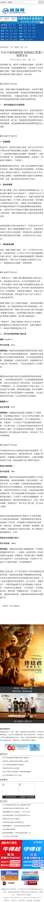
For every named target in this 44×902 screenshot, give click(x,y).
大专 (29, 28)
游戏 (20, 34)
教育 (20, 28)
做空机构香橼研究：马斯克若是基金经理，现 (16, 833)
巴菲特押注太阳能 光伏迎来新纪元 (13, 822)
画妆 (15, 39)
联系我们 (14, 900)
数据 (6, 34)
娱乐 (20, 25)
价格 (33, 37)
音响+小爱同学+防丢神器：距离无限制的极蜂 (16, 771)
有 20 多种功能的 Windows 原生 (12, 775)
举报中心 (31, 877)
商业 (6, 37)
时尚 (2, 39)
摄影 (15, 37)
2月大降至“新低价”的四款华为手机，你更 (15, 808)
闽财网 (10, 2)
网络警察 (11, 882)
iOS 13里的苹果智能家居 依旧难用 (13, 765)
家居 (2, 31)
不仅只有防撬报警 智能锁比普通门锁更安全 (15, 758)
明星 (25, 25)
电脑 (6, 31)
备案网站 (32, 882)
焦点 (14, 25)
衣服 (6, 39)
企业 (20, 31)
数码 (15, 34)
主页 (11, 47)
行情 (29, 37)
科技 (2, 34)
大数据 (21, 39)
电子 (29, 34)
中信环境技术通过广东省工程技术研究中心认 (16, 815)
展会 (29, 31)
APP (33, 34)
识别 (11, 34)
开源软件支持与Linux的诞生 (11, 768)
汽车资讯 (4, 28)
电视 (11, 31)
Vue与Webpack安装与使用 (10, 836)
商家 (11, 39)
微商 (20, 37)
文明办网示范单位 (11, 877)
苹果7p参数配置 (14, 606)
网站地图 (37, 900)
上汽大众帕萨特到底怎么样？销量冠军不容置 (16, 805)
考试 (25, 28)
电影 (33, 25)
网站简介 (7, 900)
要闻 (10, 25)
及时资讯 (4, 25)
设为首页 (3, 2)
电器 (15, 31)
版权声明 (22, 900)
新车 (14, 28)
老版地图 (29, 900)
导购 (10, 28)
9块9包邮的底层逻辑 (8, 829)
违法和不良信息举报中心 (11, 872)
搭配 (29, 25)
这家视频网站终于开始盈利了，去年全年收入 (16, 812)
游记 (11, 37)
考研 (33, 28)
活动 (33, 31)
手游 (25, 34)
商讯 (2, 37)
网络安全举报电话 (31, 872)
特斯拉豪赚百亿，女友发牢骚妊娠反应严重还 (16, 826)
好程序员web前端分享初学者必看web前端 (15, 761)
